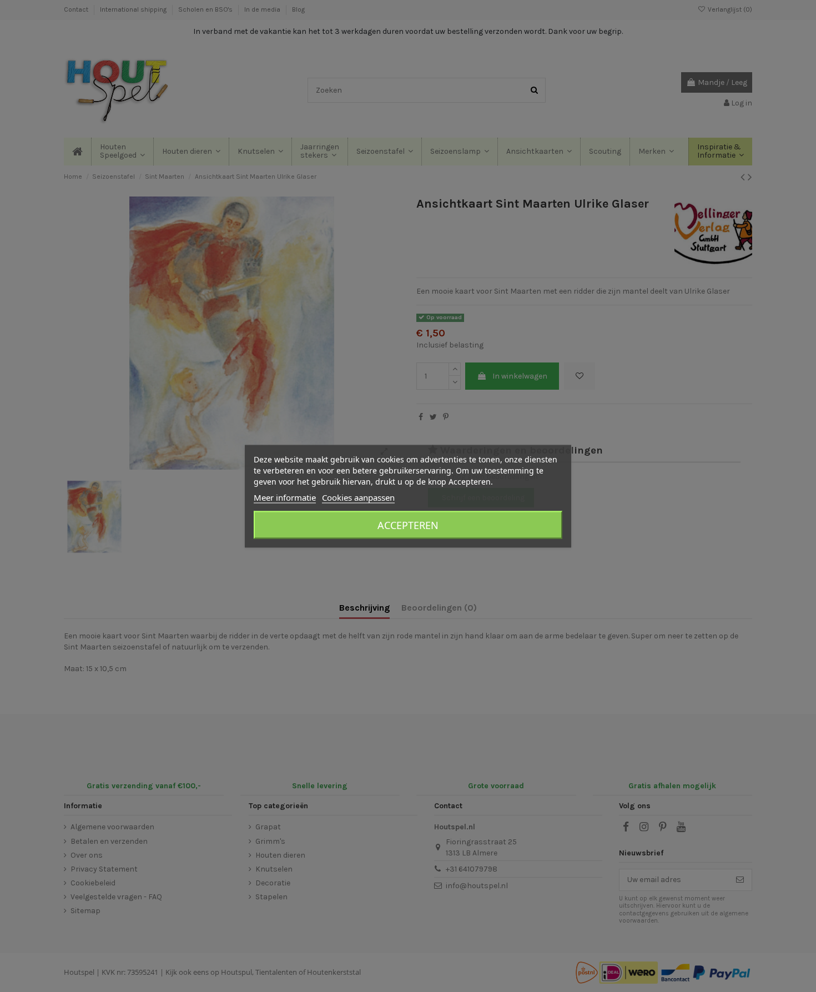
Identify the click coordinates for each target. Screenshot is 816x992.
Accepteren (408, 524)
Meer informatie (285, 496)
